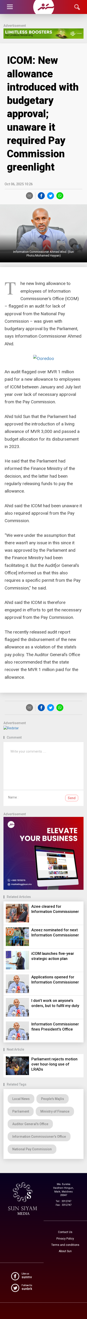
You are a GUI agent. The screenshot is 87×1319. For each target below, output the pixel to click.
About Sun (65, 1251)
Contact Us (65, 1232)
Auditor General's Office (30, 1124)
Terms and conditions (65, 1245)
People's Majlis (52, 1099)
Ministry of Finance (54, 1111)
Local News (21, 1099)
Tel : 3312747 (63, 1201)
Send (72, 798)
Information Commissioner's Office (39, 1136)
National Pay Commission (32, 1149)
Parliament (20, 1111)
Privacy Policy (65, 1238)
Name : (13, 797)
